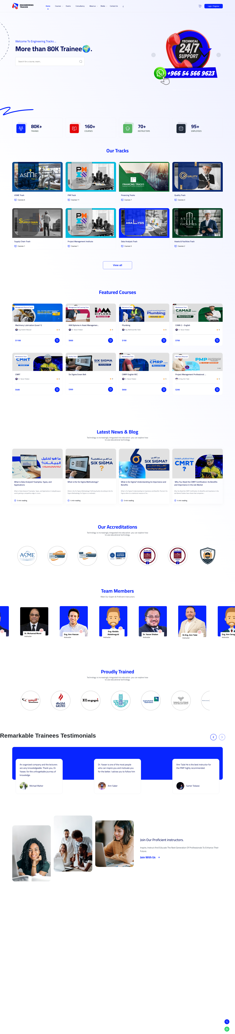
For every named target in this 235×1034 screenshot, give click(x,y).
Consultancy (80, 6)
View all (117, 265)
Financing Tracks (128, 195)
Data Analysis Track (129, 241)
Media (103, 6)
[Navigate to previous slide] (213, 737)
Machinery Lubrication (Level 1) (28, 325)
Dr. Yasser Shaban (57, 634)
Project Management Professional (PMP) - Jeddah (190, 374)
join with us (147, 857)
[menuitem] (48, 6)
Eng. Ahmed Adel (214, 634)
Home (48, 6)
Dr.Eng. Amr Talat (96, 634)
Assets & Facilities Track (184, 241)
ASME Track (19, 195)
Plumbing (126, 325)
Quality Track (179, 195)
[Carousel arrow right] (218, 55)
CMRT (17, 374)
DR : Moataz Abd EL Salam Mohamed (178, 632)
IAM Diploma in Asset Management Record (84, 325)
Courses (58, 6)
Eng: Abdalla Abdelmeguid (19, 633)
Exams (68, 6)
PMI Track (72, 195)
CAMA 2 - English (182, 325)
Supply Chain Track (22, 241)
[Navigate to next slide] (222, 737)
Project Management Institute (80, 241)
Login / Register (213, 6)
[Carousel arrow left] (153, 55)
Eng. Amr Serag (134, 634)
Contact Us (114, 6)
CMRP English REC (130, 374)
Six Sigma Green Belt (77, 374)
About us (92, 6)
